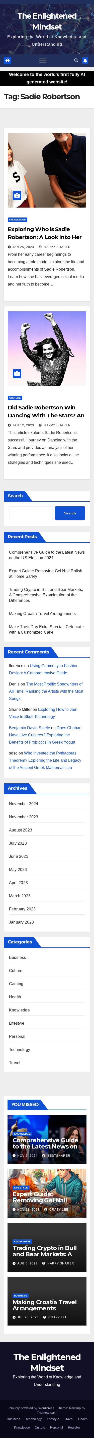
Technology (19, 1049)
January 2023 (21, 922)
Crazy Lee (58, 1209)
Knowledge (17, 219)
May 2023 (18, 869)
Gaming (16, 984)
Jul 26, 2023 (28, 1317)
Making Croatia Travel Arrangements (42, 613)
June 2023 (18, 856)
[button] (76, 60)
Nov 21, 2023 (28, 1209)
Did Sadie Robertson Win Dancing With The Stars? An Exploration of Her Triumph (46, 415)
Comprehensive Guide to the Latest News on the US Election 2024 (45, 1146)
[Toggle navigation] (43, 60)
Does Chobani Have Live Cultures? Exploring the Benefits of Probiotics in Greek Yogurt (45, 735)
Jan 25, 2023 (23, 247)
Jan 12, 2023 (23, 425)
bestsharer (58, 1155)
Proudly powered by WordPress (32, 1408)
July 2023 (18, 843)
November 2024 (23, 804)
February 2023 (22, 909)
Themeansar (46, 1412)
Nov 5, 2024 (27, 1155)
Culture (15, 397)
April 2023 (18, 883)
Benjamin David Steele (29, 728)
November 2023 (23, 817)
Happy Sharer (57, 247)
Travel (14, 1063)
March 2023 (20, 896)
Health (15, 997)
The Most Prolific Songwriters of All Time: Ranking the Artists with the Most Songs (46, 691)
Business (17, 957)
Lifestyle (16, 1023)
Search (15, 495)
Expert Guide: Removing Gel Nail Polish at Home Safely (45, 1200)
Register (74, 1427)
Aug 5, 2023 (27, 1263)
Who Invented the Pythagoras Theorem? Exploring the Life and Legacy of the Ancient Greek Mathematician (45, 760)
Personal (17, 1036)
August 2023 (20, 830)
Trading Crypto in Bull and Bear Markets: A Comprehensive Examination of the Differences (46, 595)
